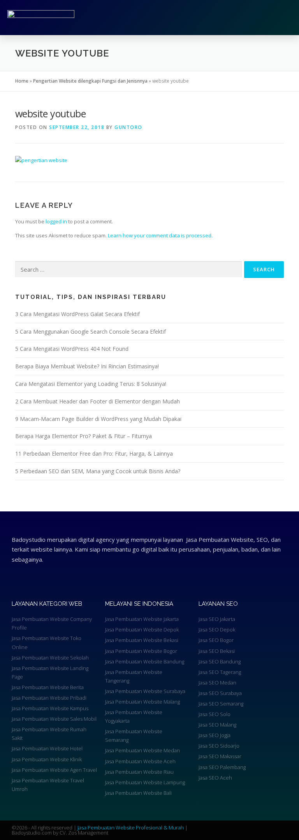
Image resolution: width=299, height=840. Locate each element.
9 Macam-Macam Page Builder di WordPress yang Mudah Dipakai (98, 419)
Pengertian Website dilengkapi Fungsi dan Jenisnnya (90, 81)
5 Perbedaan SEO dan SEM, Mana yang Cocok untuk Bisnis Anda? (97, 471)
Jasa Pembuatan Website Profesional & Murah (131, 827)
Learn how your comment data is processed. (160, 235)
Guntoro (128, 127)
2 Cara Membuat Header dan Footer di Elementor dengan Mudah (97, 401)
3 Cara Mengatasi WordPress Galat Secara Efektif (77, 314)
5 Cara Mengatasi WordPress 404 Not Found (71, 348)
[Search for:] (128, 269)
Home (21, 81)
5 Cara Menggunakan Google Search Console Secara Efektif (90, 331)
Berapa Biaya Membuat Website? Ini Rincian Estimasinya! (87, 366)
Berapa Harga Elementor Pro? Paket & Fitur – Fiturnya (83, 436)
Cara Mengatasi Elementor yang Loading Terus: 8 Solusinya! (90, 383)
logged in (56, 221)
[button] (214, 17)
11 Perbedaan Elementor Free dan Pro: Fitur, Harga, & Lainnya (94, 453)
